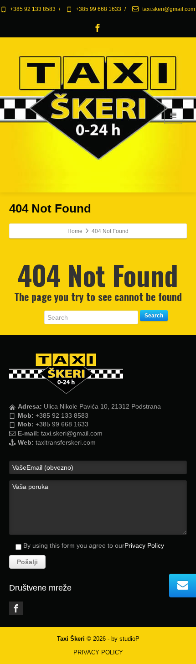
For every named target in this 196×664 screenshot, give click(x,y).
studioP (129, 638)
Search (153, 315)
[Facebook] (97, 28)
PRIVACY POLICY (98, 652)
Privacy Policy (144, 545)
